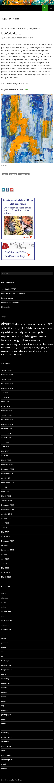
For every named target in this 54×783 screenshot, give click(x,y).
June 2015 (5, 447)
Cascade (11, 33)
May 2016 (5, 402)
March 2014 (6, 496)
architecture (6, 611)
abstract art (21, 324)
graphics (4, 643)
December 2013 (7, 505)
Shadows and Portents (10, 302)
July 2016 (5, 393)
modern (4, 692)
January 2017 (6, 379)
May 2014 (5, 491)
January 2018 (6, 370)
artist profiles (6, 620)
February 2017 (7, 375)
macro (43, 341)
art (19, 29)
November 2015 (7, 424)
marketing (5, 679)
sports (10, 352)
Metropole (5, 307)
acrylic (13, 29)
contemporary (6, 629)
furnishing (26, 336)
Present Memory (7, 298)
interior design (10, 340)
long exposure (36, 341)
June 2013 (5, 527)
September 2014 (7, 483)
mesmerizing (9, 344)
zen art (4, 769)
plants (3, 719)
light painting (6, 665)
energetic (38, 332)
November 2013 (7, 509)
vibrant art (24, 174)
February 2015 (7, 465)
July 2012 (5, 559)
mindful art (5, 683)
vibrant (23, 351)
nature (3, 701)
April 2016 (5, 406)
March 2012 (6, 577)
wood (19, 355)
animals (4, 607)
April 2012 (5, 572)
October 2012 (6, 545)
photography (38, 347)
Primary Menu (51, 8)
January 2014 (6, 500)
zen (22, 355)
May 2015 (5, 451)
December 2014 (7, 469)
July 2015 (5, 442)
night (3, 706)
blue (5, 174)
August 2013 (6, 518)
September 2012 (7, 550)
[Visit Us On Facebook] (7, 189)
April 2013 (5, 536)
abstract (5, 29)
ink (44, 336)
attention (7, 328)
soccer (3, 724)
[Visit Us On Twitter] (3, 189)
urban (14, 351)
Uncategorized (7, 737)
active (37, 324)
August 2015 (6, 438)
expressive (7, 336)
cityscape (5, 625)
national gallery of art (17, 348)
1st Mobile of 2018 (8, 289)
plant (47, 348)
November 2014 (7, 474)
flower (17, 337)
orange (13, 174)
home (30, 29)
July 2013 (5, 523)
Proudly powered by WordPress (11, 780)
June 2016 (5, 397)
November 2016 (7, 388)
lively (26, 340)
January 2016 (6, 415)
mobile (34, 344)
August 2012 (6, 554)
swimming (5, 733)
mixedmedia (24, 344)
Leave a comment (26, 38)
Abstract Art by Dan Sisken (14, 8)
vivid (31, 351)
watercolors (6, 746)
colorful (24, 328)
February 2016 (7, 411)
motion (50, 344)
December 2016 (7, 384)
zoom (25, 355)
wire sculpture (8, 354)
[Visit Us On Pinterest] (12, 189)
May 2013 (5, 532)
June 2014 (5, 487)
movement (6, 347)
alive (44, 324)
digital (4, 332)
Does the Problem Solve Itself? (13, 294)
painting (27, 347)
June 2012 (5, 563)
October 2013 (6, 514)
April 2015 (5, 456)
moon (3, 697)
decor (24, 29)
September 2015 (7, 433)
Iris (22, 341)
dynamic (25, 332)
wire (3, 751)
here (26, 89)
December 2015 (7, 420)
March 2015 (6, 460)
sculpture (4, 352)
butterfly (16, 329)
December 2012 (7, 541)
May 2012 (5, 568)
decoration (44, 328)
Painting (36, 29)
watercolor (41, 351)
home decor (37, 337)
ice (2, 652)
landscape (5, 661)
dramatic (14, 332)
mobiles (43, 344)
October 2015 (6, 429)
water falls (5, 742)
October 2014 (6, 478)
